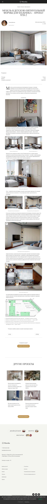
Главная (18, 6)
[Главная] (23, 2)
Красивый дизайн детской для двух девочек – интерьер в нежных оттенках (21, 318)
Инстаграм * (20, 435)
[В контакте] (33, 494)
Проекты (22, 6)
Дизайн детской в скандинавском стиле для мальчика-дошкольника (20, 321)
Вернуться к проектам (23, 416)
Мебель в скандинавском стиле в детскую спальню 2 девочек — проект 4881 (21, 319)
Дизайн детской (15, 431)
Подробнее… (27, 501)
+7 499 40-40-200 (5, 447)
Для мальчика (27, 6)
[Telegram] (36, 494)
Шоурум (31, 431)
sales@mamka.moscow (6, 450)
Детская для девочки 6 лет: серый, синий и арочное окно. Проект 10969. (14, 405)
